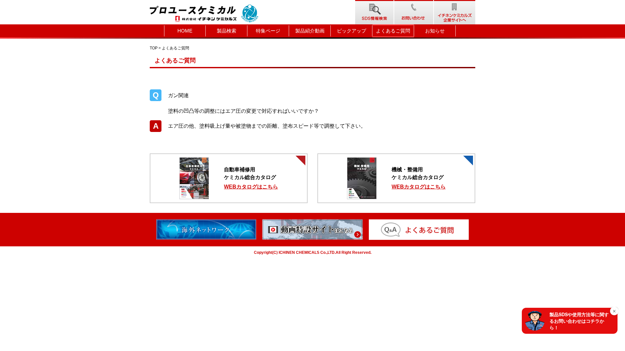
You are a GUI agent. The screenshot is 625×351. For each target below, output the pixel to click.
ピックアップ (351, 30)
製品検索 (226, 30)
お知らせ (435, 30)
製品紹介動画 (310, 30)
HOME (184, 30)
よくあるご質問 (393, 30)
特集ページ (268, 30)
